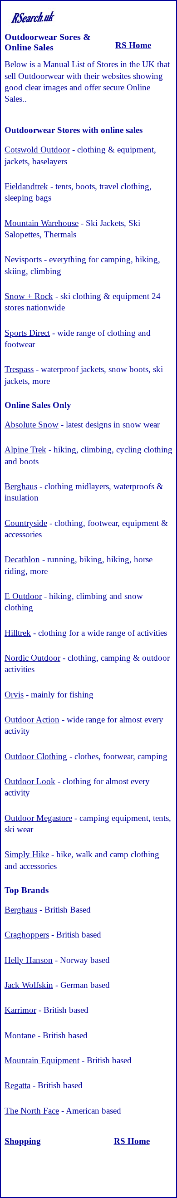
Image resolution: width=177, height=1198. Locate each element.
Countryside (26, 523)
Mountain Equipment (42, 1060)
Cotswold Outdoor (37, 149)
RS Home (133, 45)
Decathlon (22, 559)
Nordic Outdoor (32, 658)
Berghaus (21, 486)
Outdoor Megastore (38, 818)
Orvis (14, 694)
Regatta (17, 1085)
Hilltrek (18, 633)
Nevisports (23, 259)
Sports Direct (27, 333)
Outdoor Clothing (36, 756)
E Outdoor (23, 596)
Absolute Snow (32, 424)
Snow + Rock (29, 296)
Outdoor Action (32, 719)
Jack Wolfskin (29, 985)
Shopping (23, 1141)
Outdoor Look (30, 781)
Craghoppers (27, 934)
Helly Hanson (29, 960)
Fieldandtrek (26, 186)
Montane (20, 1035)
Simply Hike (27, 854)
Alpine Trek (25, 449)
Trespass (19, 369)
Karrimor (20, 1010)
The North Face (32, 1110)
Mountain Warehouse (42, 223)
